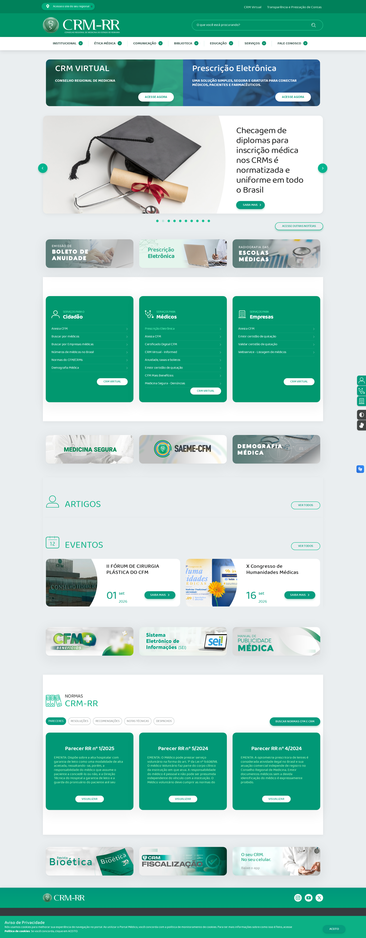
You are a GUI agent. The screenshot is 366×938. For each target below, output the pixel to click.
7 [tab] (191, 221)
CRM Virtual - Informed (161, 352)
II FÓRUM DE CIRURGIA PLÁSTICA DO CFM (132, 569)
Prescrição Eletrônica (160, 328)
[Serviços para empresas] (361, 401)
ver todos (305, 505)
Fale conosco (289, 43)
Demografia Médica (65, 367)
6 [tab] (186, 221)
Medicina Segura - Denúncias (165, 383)
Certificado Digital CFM (161, 344)
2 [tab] (163, 221)
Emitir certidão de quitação (164, 367)
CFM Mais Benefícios (159, 375)
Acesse (156, 97)
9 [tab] (203, 221)
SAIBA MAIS (250, 205)
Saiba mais (158, 595)
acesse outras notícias (299, 226)
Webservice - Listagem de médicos (262, 352)
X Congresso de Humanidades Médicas (272, 569)
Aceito (334, 929)
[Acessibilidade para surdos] (361, 425)
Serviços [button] (252, 43)
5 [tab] (180, 221)
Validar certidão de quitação (257, 344)
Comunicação (144, 43)
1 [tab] (157, 221)
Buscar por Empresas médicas (72, 344)
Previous (38, 165)
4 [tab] (174, 221)
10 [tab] (209, 221)
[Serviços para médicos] (361, 391)
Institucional (64, 43)
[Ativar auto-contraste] (361, 415)
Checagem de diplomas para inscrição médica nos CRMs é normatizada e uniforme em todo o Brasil (269, 160)
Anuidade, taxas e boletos (162, 360)
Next (318, 165)
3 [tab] (169, 221)
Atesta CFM (59, 328)
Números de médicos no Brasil (72, 352)
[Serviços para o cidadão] (361, 380)
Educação (218, 43)
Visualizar (90, 799)
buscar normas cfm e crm (295, 721)
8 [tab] (197, 221)
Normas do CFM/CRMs (67, 360)
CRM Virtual (252, 7)
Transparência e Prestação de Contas (294, 7)
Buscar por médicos (65, 336)
